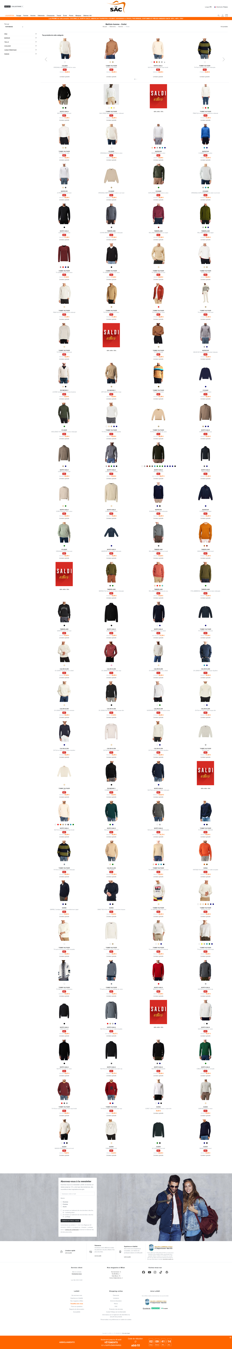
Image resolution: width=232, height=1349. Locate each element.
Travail (59, 15)
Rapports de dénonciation (76, 1309)
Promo (71, 15)
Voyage (18, 15)
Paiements (116, 1295)
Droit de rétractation (116, 1301)
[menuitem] (20, 34)
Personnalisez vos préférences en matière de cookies (116, 1319)
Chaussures (50, 15)
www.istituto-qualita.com (168, 1259)
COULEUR (7, 46)
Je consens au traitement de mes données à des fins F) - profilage (78, 1216)
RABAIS (6, 54)
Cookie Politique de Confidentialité (116, 1312)
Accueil (105, 26)
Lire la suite (68, 1253)
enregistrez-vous (70, 1221)
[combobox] (14, 27)
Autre (65, 1207)
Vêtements (41, 15)
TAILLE (6, 42)
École (65, 15)
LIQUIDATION (9, 15)
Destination (222, 7)
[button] (134, 79)
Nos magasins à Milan (76, 1301)
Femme (25, 15)
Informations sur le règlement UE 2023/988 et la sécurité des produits (116, 1316)
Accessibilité (76, 1312)
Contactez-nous (77, 1274)
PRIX (5, 34)
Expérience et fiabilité (77, 1298)
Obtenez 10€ (87, 15)
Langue (208, 7)
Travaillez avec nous (76, 1303)
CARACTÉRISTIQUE (10, 50)
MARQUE (7, 38)
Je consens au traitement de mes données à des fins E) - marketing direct (78, 1211)
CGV (116, 1306)
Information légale (126, 1333)
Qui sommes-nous (77, 1295)
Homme (32, 15)
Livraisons (116, 1298)
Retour (116, 1303)
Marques (78, 15)
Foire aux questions (76, 1306)
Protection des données (116, 1309)
